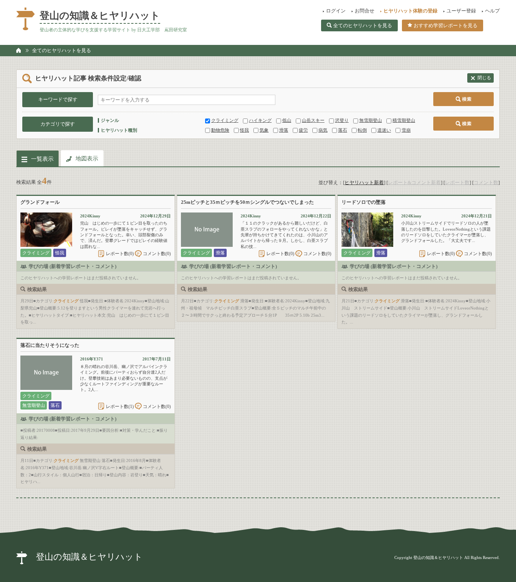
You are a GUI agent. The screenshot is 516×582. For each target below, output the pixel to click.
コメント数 (486, 182)
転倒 (362, 130)
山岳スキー (313, 120)
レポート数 (457, 182)
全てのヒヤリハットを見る (362, 25)
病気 (323, 130)
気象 (264, 130)
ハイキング (260, 120)
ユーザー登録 (461, 11)
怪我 (244, 130)
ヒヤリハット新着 (364, 182)
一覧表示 (42, 159)
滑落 (283, 130)
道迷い (384, 130)
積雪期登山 (403, 120)
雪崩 (406, 130)
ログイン (336, 11)
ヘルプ (492, 11)
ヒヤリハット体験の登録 (410, 11)
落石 (342, 130)
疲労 (303, 130)
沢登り (342, 120)
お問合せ (364, 11)
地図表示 (87, 159)
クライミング (224, 120)
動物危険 (220, 130)
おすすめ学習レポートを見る (445, 25)
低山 (286, 120)
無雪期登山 (370, 120)
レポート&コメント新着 (414, 182)
